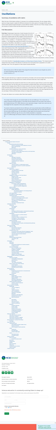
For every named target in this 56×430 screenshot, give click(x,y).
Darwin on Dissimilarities (16, 248)
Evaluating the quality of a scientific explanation (21, 165)
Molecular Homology (11, 225)
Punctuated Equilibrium (16, 181)
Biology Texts (14, 275)
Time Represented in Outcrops (17, 170)
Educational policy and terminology (16, 144)
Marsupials (14, 261)
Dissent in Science (10, 336)
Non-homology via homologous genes (19, 212)
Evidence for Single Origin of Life (20, 184)
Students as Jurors (15, 245)
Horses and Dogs (15, 283)
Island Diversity (14, 260)
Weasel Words (14, 174)
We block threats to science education (9, 379)
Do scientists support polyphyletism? (19, 183)
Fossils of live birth (15, 325)
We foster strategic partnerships (8, 383)
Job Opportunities (30, 383)
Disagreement (12, 341)
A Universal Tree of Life (13, 230)
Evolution (11, 156)
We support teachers (6, 377)
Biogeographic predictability (17, 266)
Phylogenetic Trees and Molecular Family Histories (21, 232)
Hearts (10, 332)
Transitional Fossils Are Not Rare (18, 196)
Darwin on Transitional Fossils (17, 199)
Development (12, 208)
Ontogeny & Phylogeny (16, 249)
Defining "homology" (13, 220)
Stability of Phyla (15, 176)
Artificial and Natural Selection (15, 281)
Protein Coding (14, 306)
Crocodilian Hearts (15, 335)
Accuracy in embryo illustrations (18, 251)
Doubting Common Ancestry (17, 267)
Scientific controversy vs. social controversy (17, 148)
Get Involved (29, 379)
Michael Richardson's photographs (18, 255)
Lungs (10, 328)
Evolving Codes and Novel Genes (15, 237)
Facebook (3, 372)
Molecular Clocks (12, 226)
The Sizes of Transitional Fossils (18, 202)
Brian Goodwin (14, 206)
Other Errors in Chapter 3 (14, 169)
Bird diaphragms (15, 330)
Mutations (11, 304)
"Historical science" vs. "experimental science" (20, 164)
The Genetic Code (15, 238)
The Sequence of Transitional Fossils (19, 200)
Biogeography (9, 256)
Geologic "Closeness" (15, 171)
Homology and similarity (16, 221)
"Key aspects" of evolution (16, 152)
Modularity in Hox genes (16, 292)
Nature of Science (12, 163)
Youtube (12, 372)
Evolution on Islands (13, 257)
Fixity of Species (15, 264)
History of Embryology (13, 246)
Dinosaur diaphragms (16, 331)
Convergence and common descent (18, 219)
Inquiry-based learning (16, 146)
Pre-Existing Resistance (16, 311)
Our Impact (4, 385)
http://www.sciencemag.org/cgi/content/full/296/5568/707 (15, 46)
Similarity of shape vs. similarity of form (19, 217)
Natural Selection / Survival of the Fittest (15, 319)
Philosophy (11, 243)
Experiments (11, 274)
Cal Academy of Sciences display (15, 194)
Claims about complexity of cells (15, 318)
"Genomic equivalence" (16, 303)
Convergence (11, 213)
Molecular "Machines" (11, 313)
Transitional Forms (13, 323)
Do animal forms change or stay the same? (20, 197)
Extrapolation (12, 269)
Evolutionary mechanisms (16, 158)
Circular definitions (15, 224)
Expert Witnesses (12, 343)
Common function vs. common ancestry (19, 214)
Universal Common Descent (17, 159)
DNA (10, 298)
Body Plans (14, 293)
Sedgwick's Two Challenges (17, 254)
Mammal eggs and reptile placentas (18, 326)
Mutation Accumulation (16, 309)
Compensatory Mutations (16, 310)
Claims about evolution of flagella (16, 317)
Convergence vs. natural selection (18, 218)
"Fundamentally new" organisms (18, 160)
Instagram (9, 372)
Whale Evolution (15, 201)
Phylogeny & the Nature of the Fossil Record (17, 175)
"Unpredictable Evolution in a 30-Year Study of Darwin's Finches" (27, 61)
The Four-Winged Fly (15, 287)
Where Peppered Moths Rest (17, 280)
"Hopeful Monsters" (15, 289)
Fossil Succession (10, 168)
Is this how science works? (17, 338)
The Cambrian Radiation (14, 188)
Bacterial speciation (15, 297)
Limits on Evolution (15, 272)
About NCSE (29, 377)
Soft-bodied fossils (13, 193)
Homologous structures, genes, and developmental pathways (23, 223)
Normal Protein (15, 307)
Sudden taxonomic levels (16, 177)
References (14, 147)
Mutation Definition (15, 305)
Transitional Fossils (13, 195)
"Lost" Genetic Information (17, 262)
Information (14, 299)
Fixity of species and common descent (16, 263)
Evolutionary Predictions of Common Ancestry (20, 244)
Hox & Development (15, 291)
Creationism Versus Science (14, 346)
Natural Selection (10, 268)
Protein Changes (15, 312)
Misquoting (11, 205)
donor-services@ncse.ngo (7, 370)
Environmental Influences (16, 227)
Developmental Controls (16, 295)
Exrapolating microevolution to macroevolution (21, 270)
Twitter (6, 372)
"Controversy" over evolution (17, 150)
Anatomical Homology (11, 203)
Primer (13, 209)
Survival (13, 288)
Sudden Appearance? (15, 189)
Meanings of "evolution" (16, 157)
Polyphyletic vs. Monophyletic (15, 182)
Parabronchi (14, 329)
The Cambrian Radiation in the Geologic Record (23, 190)
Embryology (9, 240)
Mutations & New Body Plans (17, 294)
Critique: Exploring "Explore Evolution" (12, 141)
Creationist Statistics (18, 191)
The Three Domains (15, 172)
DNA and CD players (15, 301)
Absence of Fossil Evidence (17, 180)
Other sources (14, 300)
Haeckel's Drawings (15, 250)
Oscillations (14, 273)
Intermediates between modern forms (19, 324)
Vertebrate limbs (15, 215)
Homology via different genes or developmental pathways (23, 211)
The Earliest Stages (15, 252)
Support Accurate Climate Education (44, 427)
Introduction (9, 154)
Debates (11, 342)
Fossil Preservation (15, 178)
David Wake (14, 207)
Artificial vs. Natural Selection (17, 282)
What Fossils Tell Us (11, 322)
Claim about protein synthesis (15, 315)
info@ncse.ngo (5, 368)
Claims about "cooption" (14, 316)
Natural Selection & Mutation (13, 285)
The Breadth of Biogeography (17, 258)
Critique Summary (10, 348)
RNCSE (28, 381)
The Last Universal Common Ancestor (19, 233)
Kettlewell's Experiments (16, 279)
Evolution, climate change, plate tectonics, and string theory (23, 151)
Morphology (11, 286)
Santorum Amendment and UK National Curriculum (21, 145)
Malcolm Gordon (12, 187)
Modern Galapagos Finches (17, 276)
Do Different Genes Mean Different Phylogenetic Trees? (22, 231)
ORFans (13, 239)
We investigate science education (8, 381)
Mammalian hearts (15, 334)
